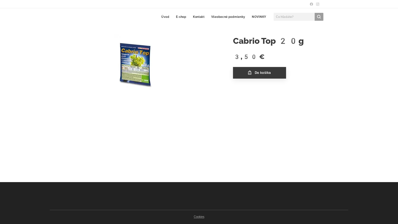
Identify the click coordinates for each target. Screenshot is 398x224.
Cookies (199, 216)
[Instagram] (317, 4)
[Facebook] (311, 4)
